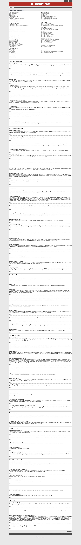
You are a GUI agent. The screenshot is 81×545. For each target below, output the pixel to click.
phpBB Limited (36, 503)
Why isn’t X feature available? (45, 50)
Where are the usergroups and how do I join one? (48, 16)
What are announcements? (13, 54)
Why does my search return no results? (47, 33)
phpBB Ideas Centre (52, 510)
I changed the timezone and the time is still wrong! (16, 27)
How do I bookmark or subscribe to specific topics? (48, 40)
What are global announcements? (14, 53)
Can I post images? (12, 52)
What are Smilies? (12, 51)
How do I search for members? (45, 35)
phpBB (45, 156)
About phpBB (16, 504)
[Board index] (40, 4)
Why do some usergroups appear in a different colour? (49, 18)
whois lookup (13, 517)
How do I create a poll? (12, 37)
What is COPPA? (11, 14)
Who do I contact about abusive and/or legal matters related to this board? (52, 51)
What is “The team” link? (44, 20)
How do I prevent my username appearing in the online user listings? (19, 25)
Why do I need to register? (13, 13)
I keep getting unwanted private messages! (47, 24)
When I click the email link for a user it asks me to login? (17, 31)
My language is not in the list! (13, 28)
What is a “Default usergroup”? (45, 19)
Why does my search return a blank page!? (47, 34)
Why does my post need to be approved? (15, 45)
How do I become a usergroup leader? (47, 17)
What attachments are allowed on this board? (48, 45)
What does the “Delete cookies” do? (14, 21)
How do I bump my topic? (13, 46)
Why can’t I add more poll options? (14, 38)
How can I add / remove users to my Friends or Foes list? (49, 29)
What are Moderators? (44, 14)
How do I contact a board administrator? (47, 52)
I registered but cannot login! (13, 16)
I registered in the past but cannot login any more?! (16, 18)
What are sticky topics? (12, 55)
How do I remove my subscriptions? (46, 42)
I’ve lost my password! (12, 19)
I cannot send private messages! (46, 23)
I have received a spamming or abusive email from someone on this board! (52, 25)
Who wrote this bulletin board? (45, 49)
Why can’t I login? (12, 17)
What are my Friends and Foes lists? (46, 28)
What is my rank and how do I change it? (15, 30)
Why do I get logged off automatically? (15, 20)
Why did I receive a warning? (13, 42)
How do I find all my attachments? (46, 46)
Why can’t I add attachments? (13, 41)
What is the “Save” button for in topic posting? (16, 44)
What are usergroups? (44, 15)
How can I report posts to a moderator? (15, 43)
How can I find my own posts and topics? (47, 36)
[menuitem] (14, 1)
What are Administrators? (45, 13)
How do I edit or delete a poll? (13, 39)
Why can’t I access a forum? (13, 40)
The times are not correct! (13, 26)
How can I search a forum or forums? (46, 32)
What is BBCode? (12, 49)
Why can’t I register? (12, 15)
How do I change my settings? (13, 24)
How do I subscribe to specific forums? (47, 41)
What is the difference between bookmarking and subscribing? (50, 39)
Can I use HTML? (11, 50)
